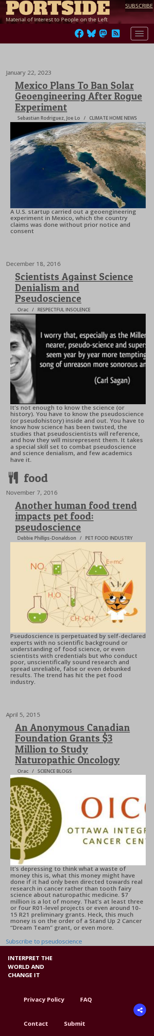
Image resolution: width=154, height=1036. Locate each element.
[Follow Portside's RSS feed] (115, 36)
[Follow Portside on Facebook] (79, 36)
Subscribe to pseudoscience (44, 941)
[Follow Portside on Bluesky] (92, 36)
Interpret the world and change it (30, 966)
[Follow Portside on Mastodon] (103, 36)
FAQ (86, 999)
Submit (74, 1023)
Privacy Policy (44, 999)
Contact (36, 1023)
